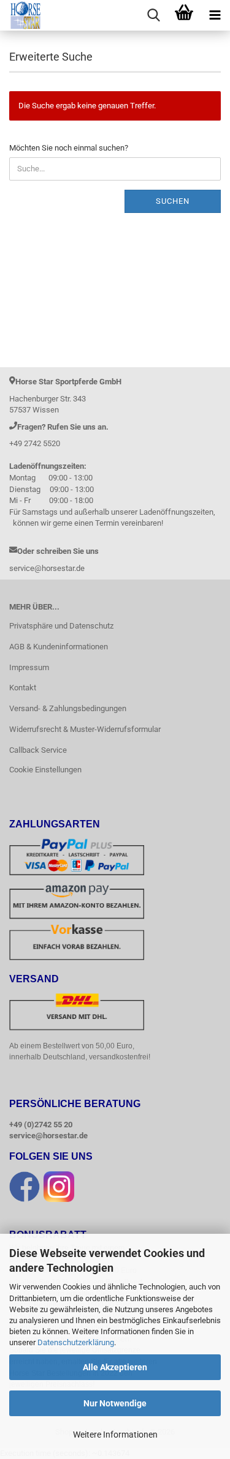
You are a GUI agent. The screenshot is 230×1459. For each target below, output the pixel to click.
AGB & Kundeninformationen (58, 646)
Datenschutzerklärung (75, 1342)
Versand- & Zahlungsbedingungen (67, 708)
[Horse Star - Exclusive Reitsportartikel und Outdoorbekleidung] (21, 15)
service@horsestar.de (48, 1135)
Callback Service (38, 750)
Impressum (29, 667)
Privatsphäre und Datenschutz (61, 625)
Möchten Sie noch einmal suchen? (68, 147)
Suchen (173, 201)
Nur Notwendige (115, 1403)
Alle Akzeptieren (115, 1367)
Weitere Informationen (115, 1434)
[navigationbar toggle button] (214, 15)
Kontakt (22, 687)
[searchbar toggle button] (153, 15)
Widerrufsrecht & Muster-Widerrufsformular (85, 729)
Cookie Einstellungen (45, 769)
